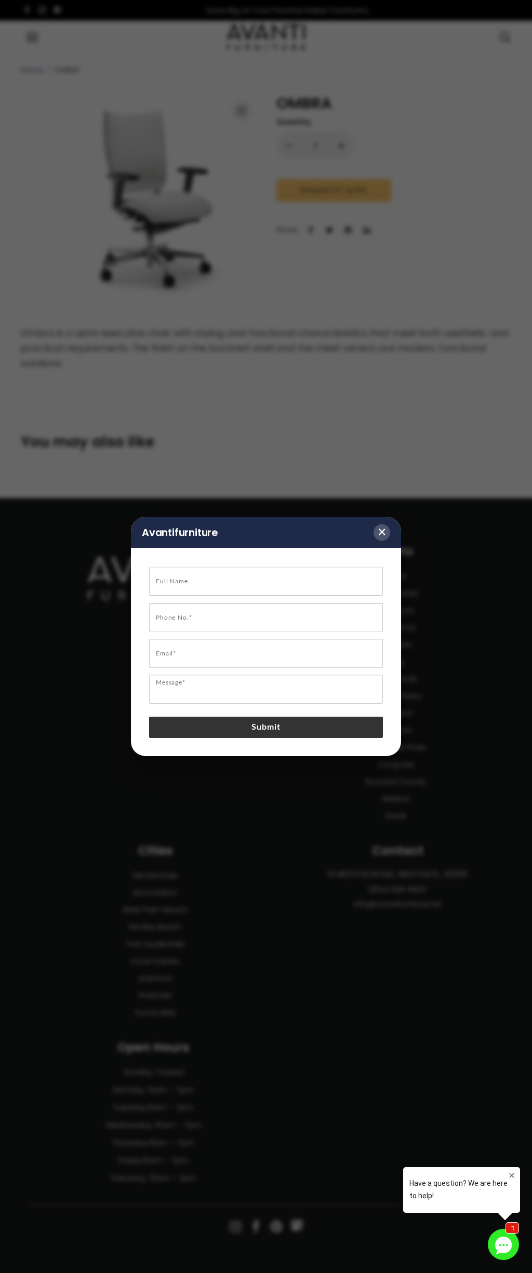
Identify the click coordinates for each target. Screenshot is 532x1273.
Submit (266, 727)
